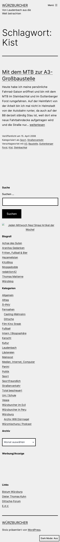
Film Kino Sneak (11, 323)
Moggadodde (10, 267)
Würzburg (8, 414)
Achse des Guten (12, 243)
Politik (5, 371)
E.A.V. (5, 505)
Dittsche (9, 319)
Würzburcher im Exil (14, 404)
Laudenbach (9, 347)
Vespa (5, 400)
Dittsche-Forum (11, 501)
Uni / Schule (9, 395)
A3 (25, 143)
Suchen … (8, 194)
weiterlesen (37, 125)
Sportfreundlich (11, 381)
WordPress (34, 529)
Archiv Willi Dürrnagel (16, 419)
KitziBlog (7, 262)
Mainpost (7, 357)
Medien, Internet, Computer (18, 361)
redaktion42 (9, 271)
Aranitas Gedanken (13, 247)
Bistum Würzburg (12, 491)
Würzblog (7, 281)
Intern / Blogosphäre (14, 333)
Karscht (6, 338)
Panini (5, 366)
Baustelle (33, 143)
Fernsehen (8, 309)
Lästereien (8, 352)
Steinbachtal (20, 147)
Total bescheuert (12, 390)
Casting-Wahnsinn (15, 314)
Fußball (6, 328)
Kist (11, 147)
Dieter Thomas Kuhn (14, 496)
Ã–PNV (6, 304)
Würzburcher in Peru (14, 409)
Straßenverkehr (35, 139)
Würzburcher (15, 5)
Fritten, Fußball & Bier (14, 252)
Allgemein (8, 295)
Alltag (5, 299)
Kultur (5, 342)
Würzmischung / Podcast (17, 423)
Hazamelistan (10, 257)
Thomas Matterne (12, 276)
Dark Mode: (47, 538)
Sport (23, 139)
